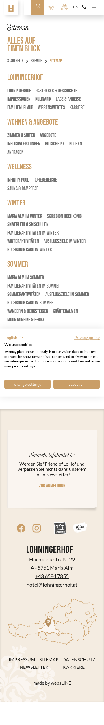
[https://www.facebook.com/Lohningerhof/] (21, 528)
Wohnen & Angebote (32, 122)
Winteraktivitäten (23, 241)
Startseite (15, 61)
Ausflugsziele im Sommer (67, 294)
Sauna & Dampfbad (22, 188)
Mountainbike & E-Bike (26, 320)
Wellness (19, 167)
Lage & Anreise (68, 99)
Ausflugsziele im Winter (65, 241)
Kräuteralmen (65, 311)
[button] (14, 337)
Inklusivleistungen (23, 144)
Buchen (75, 144)
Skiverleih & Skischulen (28, 224)
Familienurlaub (20, 107)
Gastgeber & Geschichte (56, 91)
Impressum (22, 659)
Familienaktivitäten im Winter (33, 233)
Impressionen (19, 99)
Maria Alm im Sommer (25, 278)
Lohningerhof (25, 77)
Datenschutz (78, 659)
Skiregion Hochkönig (64, 216)
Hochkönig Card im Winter (29, 250)
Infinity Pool (18, 180)
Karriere (77, 107)
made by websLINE (52, 683)
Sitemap (49, 659)
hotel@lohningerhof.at (52, 584)
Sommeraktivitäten (24, 294)
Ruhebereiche (45, 180)
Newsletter (34, 667)
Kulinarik (43, 99)
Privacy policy (87, 337)
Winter (16, 203)
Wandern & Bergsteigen (27, 311)
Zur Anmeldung (52, 486)
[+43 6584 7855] (84, 7)
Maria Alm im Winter (24, 216)
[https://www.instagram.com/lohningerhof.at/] (36, 528)
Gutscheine (55, 144)
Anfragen (15, 152)
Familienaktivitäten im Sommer (33, 286)
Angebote (48, 135)
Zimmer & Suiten (21, 135)
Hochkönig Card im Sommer (30, 303)
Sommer (17, 264)
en (76, 7)
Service (36, 61)
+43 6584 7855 (52, 576)
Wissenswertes (51, 107)
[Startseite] (11, 7)
